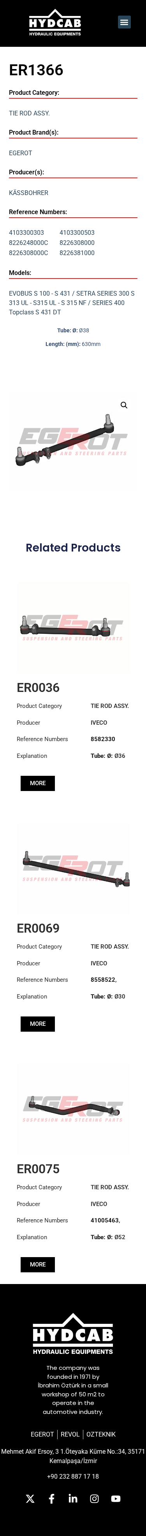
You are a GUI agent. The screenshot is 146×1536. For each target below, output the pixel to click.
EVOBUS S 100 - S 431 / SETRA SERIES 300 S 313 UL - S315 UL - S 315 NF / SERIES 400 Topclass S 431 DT (72, 303)
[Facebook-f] (52, 1499)
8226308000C (28, 253)
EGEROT (20, 153)
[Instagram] (94, 1499)
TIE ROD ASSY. (29, 113)
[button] (124, 22)
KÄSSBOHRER (28, 193)
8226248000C (28, 243)
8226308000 (77, 243)
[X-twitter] (30, 1499)
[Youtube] (116, 1499)
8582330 (103, 739)
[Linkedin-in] (73, 1499)
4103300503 (77, 232)
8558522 (103, 979)
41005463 (105, 1220)
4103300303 (26, 232)
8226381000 (77, 253)
